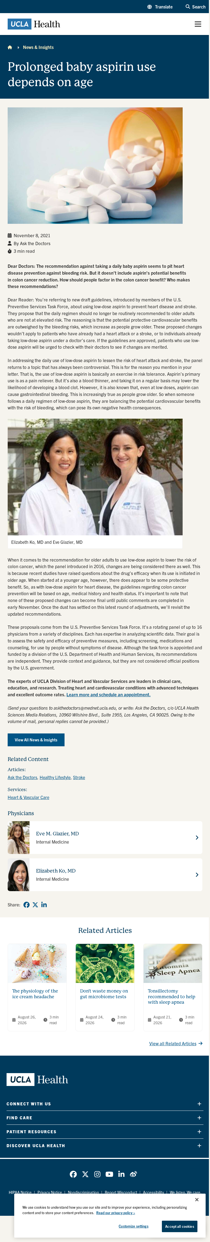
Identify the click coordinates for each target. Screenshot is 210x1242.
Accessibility (153, 1192)
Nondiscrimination (83, 1192)
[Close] (197, 1200)
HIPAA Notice (20, 1192)
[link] (26, 905)
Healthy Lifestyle (55, 777)
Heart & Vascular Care (28, 797)
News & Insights (38, 47)
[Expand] (199, 1103)
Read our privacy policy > (115, 1212)
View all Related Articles (172, 1043)
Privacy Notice (49, 1192)
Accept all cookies (179, 1226)
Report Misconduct (121, 1192)
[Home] (10, 47)
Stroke (79, 777)
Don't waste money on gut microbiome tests (104, 993)
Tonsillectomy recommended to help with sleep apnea (171, 996)
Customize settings (133, 1226)
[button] (160, 6)
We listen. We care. (186, 1192)
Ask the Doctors (22, 777)
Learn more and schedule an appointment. (108, 694)
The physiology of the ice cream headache (35, 993)
